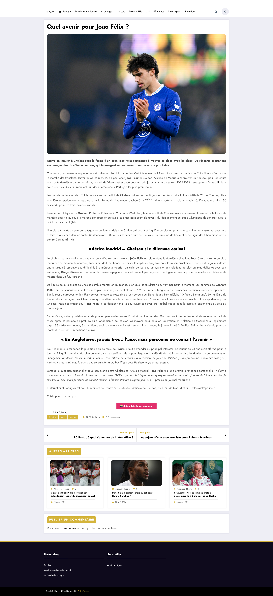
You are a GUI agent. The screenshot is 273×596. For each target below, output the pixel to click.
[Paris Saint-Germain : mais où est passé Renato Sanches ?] (136, 473)
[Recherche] (216, 11)
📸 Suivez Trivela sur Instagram (136, 406)
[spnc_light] (225, 11)
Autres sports (174, 11)
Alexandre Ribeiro (61, 488)
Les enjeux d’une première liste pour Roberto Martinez (175, 438)
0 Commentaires (113, 417)
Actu (63, 417)
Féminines (158, 11)
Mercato (120, 11)
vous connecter (70, 528)
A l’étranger (106, 11)
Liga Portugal (64, 11)
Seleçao (49, 11)
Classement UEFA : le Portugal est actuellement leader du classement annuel (73, 494)
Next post (144, 432)
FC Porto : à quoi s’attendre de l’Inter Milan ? (104, 438)
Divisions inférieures (86, 11)
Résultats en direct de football (57, 570)
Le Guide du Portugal (54, 575)
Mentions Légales (114, 565)
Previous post (127, 432)
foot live (47, 565)
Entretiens (190, 11)
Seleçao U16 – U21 (139, 11)
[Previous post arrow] (48, 435)
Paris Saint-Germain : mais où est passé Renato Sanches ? (133, 494)
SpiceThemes (83, 591)
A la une (52, 417)
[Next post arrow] (225, 435)
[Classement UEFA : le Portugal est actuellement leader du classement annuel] (75, 473)
